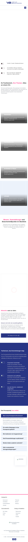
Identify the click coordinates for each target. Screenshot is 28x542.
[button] (25, 8)
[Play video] (14, 290)
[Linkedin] (13, 539)
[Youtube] (15, 539)
